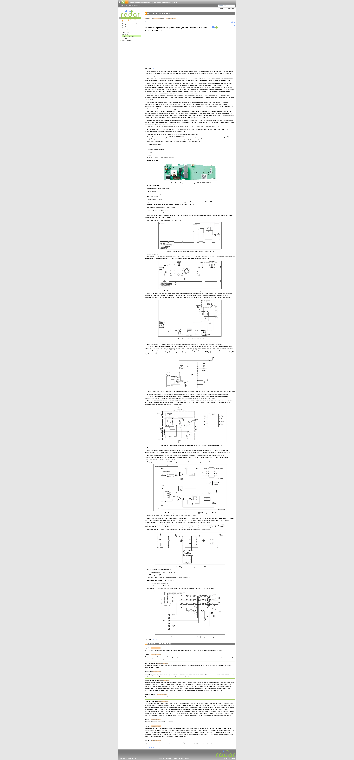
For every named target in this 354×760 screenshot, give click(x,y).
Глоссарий (125, 34)
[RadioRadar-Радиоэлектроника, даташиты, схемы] (120, 1)
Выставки (124, 38)
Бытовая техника (171, 18)
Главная (147, 18)
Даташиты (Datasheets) (129, 20)
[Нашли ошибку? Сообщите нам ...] (232, 22)
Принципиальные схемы (129, 26)
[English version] (127, 1)
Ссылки (174, 758)
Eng (135, 758)
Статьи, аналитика (127, 22)
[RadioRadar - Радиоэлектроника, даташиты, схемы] (130, 13)
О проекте (129, 5)
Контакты (137, 5)
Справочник (125, 32)
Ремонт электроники (128, 36)
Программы (125, 28)
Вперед (158, 747)
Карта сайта (129, 758)
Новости (122, 5)
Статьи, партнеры (127, 40)
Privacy (187, 758)
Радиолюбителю (127, 30)
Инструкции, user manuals (129, 24)
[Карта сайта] (123, 1)
